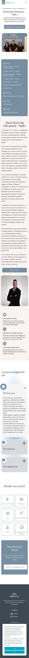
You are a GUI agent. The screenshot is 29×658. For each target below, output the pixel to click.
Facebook (15, 613)
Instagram (15, 616)
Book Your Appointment (15, 567)
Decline (14, 651)
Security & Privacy (14, 622)
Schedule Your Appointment (14, 27)
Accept (14, 648)
